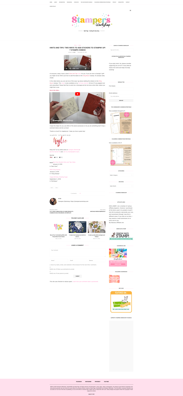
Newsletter (121, 2)
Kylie (74, 52)
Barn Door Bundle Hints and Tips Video (64, 162)
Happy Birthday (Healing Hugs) (59, 177)
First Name (112, 86)
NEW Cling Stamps (55, 169)
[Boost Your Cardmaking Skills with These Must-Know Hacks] (58, 227)
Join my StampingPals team (71, 151)
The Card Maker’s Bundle (86, 2)
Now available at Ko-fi (115, 143)
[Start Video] (77, 108)
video (75, 73)
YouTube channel (83, 83)
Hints (52, 187)
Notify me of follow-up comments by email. (62, 269)
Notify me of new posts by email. (59, 273)
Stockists (76, 2)
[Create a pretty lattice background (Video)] (96, 227)
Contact (128, 2)
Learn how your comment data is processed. (85, 281)
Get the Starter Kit (55, 151)
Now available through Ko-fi (117, 111)
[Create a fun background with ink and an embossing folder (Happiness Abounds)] (77, 227)
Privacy (114, 2)
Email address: (113, 93)
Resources (69, 2)
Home (51, 2)
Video (56, 187)
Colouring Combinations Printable (102, 2)
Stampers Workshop (74, 149)
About (55, 2)
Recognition (62, 2)
